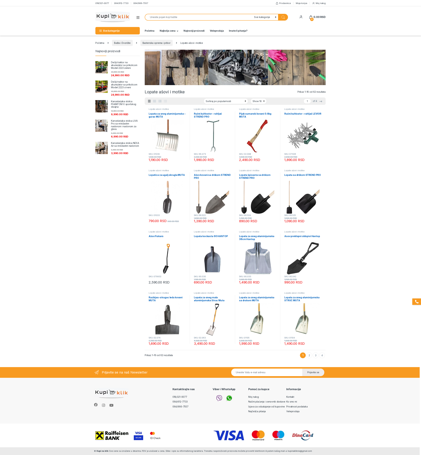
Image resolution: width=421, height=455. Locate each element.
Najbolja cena (167, 30)
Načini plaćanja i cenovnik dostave (266, 401)
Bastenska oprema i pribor (157, 42)
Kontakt (290, 396)
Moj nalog (321, 3)
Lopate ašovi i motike (159, 109)
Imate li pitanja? (238, 30)
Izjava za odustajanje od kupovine (266, 406)
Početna (149, 30)
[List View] (165, 101)
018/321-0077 (102, 3)
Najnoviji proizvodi (194, 30)
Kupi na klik (103, 451)
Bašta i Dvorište (122, 42)
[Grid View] (154, 101)
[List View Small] (160, 101)
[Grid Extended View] (149, 101)
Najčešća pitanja (257, 411)
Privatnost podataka (297, 406)
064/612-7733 (121, 3)
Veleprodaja (217, 30)
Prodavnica (285, 3)
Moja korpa (301, 3)
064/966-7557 (140, 3)
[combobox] (198, 17)
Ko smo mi (291, 401)
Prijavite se (313, 372)
